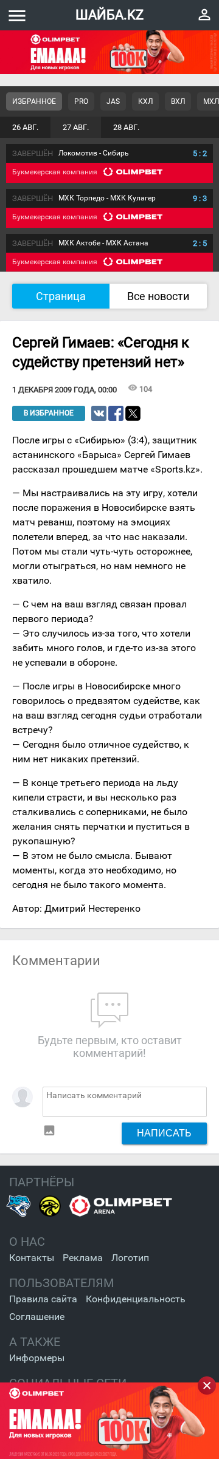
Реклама (83, 1257)
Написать (164, 1132)
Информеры (36, 1358)
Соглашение (36, 1316)
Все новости (158, 296)
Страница (61, 296)
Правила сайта (43, 1299)
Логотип (130, 1257)
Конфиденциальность (136, 1299)
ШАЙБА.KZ (109, 14)
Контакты (31, 1257)
